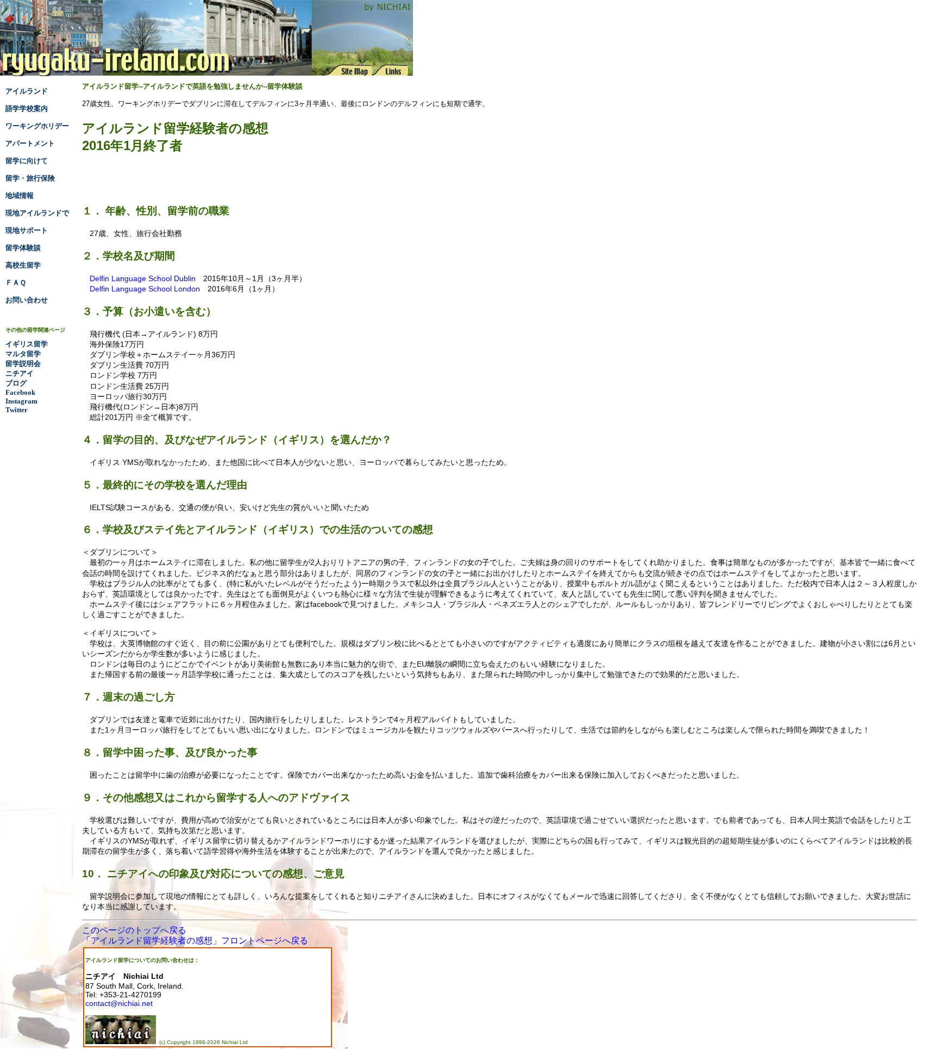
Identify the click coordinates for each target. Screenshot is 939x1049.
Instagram (21, 401)
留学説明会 (23, 363)
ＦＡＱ (15, 282)
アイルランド (26, 91)
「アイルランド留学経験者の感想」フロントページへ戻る (195, 940)
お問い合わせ (26, 300)
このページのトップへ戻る (134, 930)
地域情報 (19, 195)
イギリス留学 (26, 344)
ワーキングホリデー (37, 126)
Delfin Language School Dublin (143, 278)
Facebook (20, 392)
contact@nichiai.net (119, 1003)
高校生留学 (23, 265)
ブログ (16, 383)
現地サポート (26, 230)
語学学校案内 (26, 108)
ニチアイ (19, 373)
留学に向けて (26, 161)
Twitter (16, 410)
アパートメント (30, 143)
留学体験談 (23, 248)
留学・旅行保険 (30, 178)
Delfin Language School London (145, 288)
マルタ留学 (23, 354)
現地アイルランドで (37, 213)
